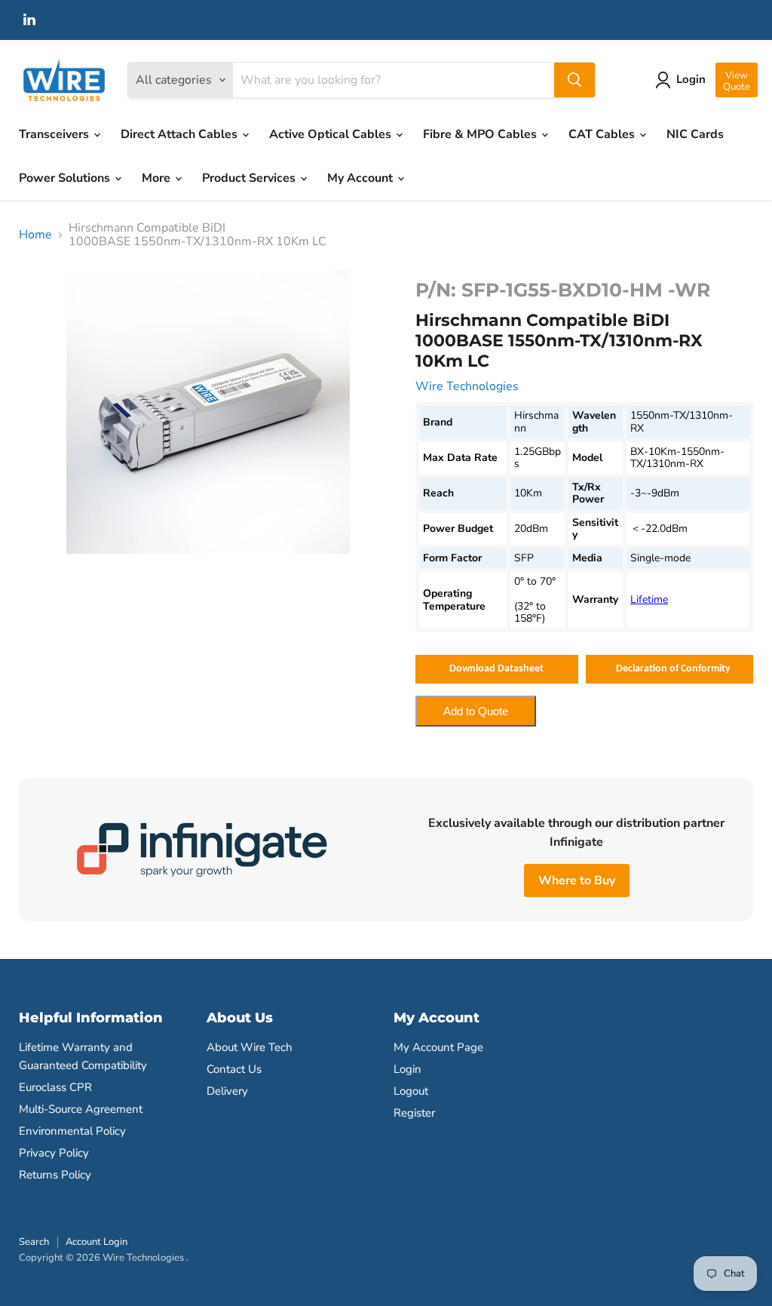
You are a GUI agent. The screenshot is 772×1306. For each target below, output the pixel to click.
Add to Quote (475, 711)
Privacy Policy (54, 1152)
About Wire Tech (250, 1047)
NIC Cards (695, 134)
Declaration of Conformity (673, 669)
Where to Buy (576, 880)
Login (407, 1069)
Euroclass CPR (55, 1087)
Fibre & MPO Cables (481, 134)
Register (414, 1112)
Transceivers (55, 134)
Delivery (227, 1091)
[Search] (574, 80)
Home (35, 234)
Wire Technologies (467, 386)
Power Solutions (66, 178)
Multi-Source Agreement (80, 1109)
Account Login (96, 1242)
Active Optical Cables (331, 134)
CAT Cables (603, 134)
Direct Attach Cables (180, 134)
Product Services (250, 178)
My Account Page (438, 1047)
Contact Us (234, 1069)
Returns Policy (55, 1174)
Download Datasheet (496, 669)
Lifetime (649, 599)
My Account (361, 178)
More (157, 178)
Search (34, 1242)
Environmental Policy (72, 1131)
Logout (411, 1091)
